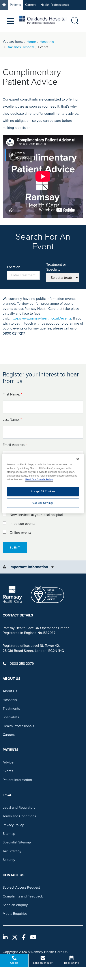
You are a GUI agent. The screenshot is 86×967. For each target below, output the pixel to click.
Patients (15, 5)
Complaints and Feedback (23, 896)
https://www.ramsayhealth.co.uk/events (41, 318)
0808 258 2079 (22, 663)
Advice (8, 762)
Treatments (11, 708)
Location (13, 267)
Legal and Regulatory (19, 807)
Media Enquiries (15, 913)
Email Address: (15, 445)
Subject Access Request (21, 887)
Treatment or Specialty (56, 267)
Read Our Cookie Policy (39, 479)
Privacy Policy (13, 825)
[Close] (77, 459)
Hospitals (47, 42)
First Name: (13, 394)
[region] (43, 483)
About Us (10, 691)
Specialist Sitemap (17, 842)
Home (31, 42)
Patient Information (17, 780)
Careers (30, 5)
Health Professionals (55, 5)
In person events (22, 523)
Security (9, 860)
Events (8, 771)
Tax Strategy (12, 851)
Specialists (11, 717)
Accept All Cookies (43, 491)
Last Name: (12, 419)
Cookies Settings (43, 503)
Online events (20, 532)
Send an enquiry (15, 905)
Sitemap (9, 833)
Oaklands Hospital (20, 47)
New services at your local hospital (36, 515)
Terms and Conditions (19, 816)
